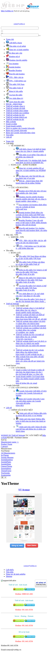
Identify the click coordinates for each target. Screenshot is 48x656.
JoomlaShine (6, 464)
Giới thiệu (10, 570)
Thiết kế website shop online (17, 111)
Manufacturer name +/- (10, 442)
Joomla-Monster (7, 457)
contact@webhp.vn (19, 24)
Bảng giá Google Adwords (16, 130)
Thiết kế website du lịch (15, 115)
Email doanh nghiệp (14, 126)
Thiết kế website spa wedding (17, 113)
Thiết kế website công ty (15, 106)
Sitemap (9, 576)
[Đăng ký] (17, 547)
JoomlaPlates (6, 462)
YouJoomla (5, 473)
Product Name (6, 444)
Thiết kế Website (12, 304)
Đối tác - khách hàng (14, 104)
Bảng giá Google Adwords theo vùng (20, 133)
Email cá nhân (11, 124)
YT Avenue (24, 489)
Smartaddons (6, 468)
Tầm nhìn (9, 572)
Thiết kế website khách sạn (16, 117)
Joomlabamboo (7, 460)
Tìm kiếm (9, 135)
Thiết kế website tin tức (15, 119)
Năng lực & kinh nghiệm (15, 574)
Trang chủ (10, 39)
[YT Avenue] (24, 542)
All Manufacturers (8, 453)
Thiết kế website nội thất (15, 108)
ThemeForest (6, 471)
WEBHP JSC (6, 435)
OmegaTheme (6, 466)
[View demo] (32, 547)
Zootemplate (6, 475)
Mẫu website (11, 122)
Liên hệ (9, 137)
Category (4, 446)
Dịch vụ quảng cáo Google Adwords (20, 128)
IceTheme (5, 455)
